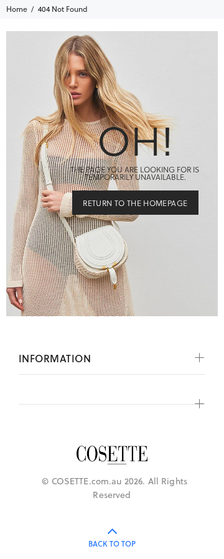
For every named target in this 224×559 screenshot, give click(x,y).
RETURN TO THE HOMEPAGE (135, 203)
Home (16, 9)
